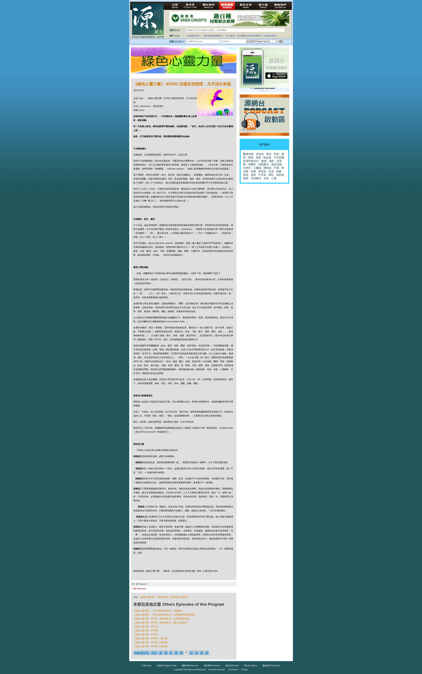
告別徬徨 (184, 597)
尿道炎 (262, 171)
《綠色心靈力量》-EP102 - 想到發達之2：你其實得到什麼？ (162, 618)
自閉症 (247, 167)
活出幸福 (174, 597)
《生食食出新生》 (270, 36)
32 (196, 652)
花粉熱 (280, 174)
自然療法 (256, 178)
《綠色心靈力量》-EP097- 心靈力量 (150, 638)
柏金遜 (267, 157)
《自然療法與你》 (194, 36)
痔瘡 (253, 171)
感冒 (253, 174)
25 (161, 652)
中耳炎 (262, 174)
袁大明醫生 (242, 36)
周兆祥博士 (256, 36)
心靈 (273, 178)
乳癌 (276, 154)
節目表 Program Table (167, 665)
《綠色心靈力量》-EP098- (145, 634)
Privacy (244, 669)
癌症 (249, 36)
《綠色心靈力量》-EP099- (145, 630)
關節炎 (267, 167)
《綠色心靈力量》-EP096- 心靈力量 (150, 642)
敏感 (264, 161)
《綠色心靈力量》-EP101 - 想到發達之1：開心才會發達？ (161, 622)
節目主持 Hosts (232, 665)
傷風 (245, 178)
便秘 (258, 157)
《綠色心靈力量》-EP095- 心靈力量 (150, 646)
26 (166, 652)
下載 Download (139, 588)
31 (191, 652)
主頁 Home (146, 665)
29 (181, 652)
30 (186, 652)
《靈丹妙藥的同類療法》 (213, 36)
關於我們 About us (190, 665)
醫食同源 (248, 154)
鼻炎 (245, 174)
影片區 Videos (250, 665)
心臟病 (257, 167)
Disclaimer (233, 669)
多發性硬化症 (251, 161)
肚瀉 (271, 171)
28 (176, 652)
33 (201, 652)
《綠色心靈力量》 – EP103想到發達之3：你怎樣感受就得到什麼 (164, 614)
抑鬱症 (252, 164)
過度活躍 (276, 164)
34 (207, 652)
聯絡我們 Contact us (271, 665)
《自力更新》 (230, 36)
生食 (266, 178)
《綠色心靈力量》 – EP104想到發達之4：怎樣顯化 (157, 610)
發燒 (250, 157)
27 (171, 652)
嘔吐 (271, 174)
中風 (276, 167)
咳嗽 (278, 171)
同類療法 (263, 164)
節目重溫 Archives (212, 665)
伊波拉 (260, 154)
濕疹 (271, 161)
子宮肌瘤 (278, 157)
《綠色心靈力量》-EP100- (145, 626)
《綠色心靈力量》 (147, 597)
